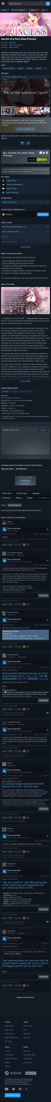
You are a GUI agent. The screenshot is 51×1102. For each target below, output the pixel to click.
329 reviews (11, 614)
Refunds (8, 1066)
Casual (38, 68)
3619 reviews (11, 765)
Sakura (9, 521)
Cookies (7, 1062)
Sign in (3, 136)
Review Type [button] (6, 493)
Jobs (25, 1030)
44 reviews (10, 831)
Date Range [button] (6, 498)
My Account (27, 1062)
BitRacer (10, 828)
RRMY (9, 763)
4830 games (11, 933)
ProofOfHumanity (13, 722)
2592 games (11, 724)
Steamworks (9, 1033)
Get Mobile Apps (13, 1095)
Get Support (27, 1059)
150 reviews (20, 555)
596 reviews (21, 933)
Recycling (26, 1037)
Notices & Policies (11, 1059)
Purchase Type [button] (21, 493)
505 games (10, 555)
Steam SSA (8, 1030)
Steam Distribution (11, 1037)
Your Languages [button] (13, 505)
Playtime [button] (19, 498)
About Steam (9, 1026)
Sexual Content (8, 68)
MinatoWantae (12, 612)
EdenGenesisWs (13, 655)
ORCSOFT (12, 42)
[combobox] (27, 4)
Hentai (29, 68)
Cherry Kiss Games (15, 45)
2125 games (11, 657)
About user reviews (7, 468)
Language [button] (35, 493)
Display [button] (29, 498)
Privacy (7, 1051)
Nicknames (11, 931)
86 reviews (21, 724)
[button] (5, 10)
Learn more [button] (43, 214)
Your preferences (21, 468)
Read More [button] (43, 596)
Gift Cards (8, 1041)
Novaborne (11, 864)
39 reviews (10, 524)
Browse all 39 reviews (25, 997)
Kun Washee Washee (14, 553)
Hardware (26, 1033)
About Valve (27, 1026)
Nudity (20, 68)
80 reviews (10, 866)
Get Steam (27, 1051)
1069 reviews (22, 657)
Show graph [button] (42, 498)
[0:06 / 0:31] (25, 92)
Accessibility (9, 1055)
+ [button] (45, 68)
